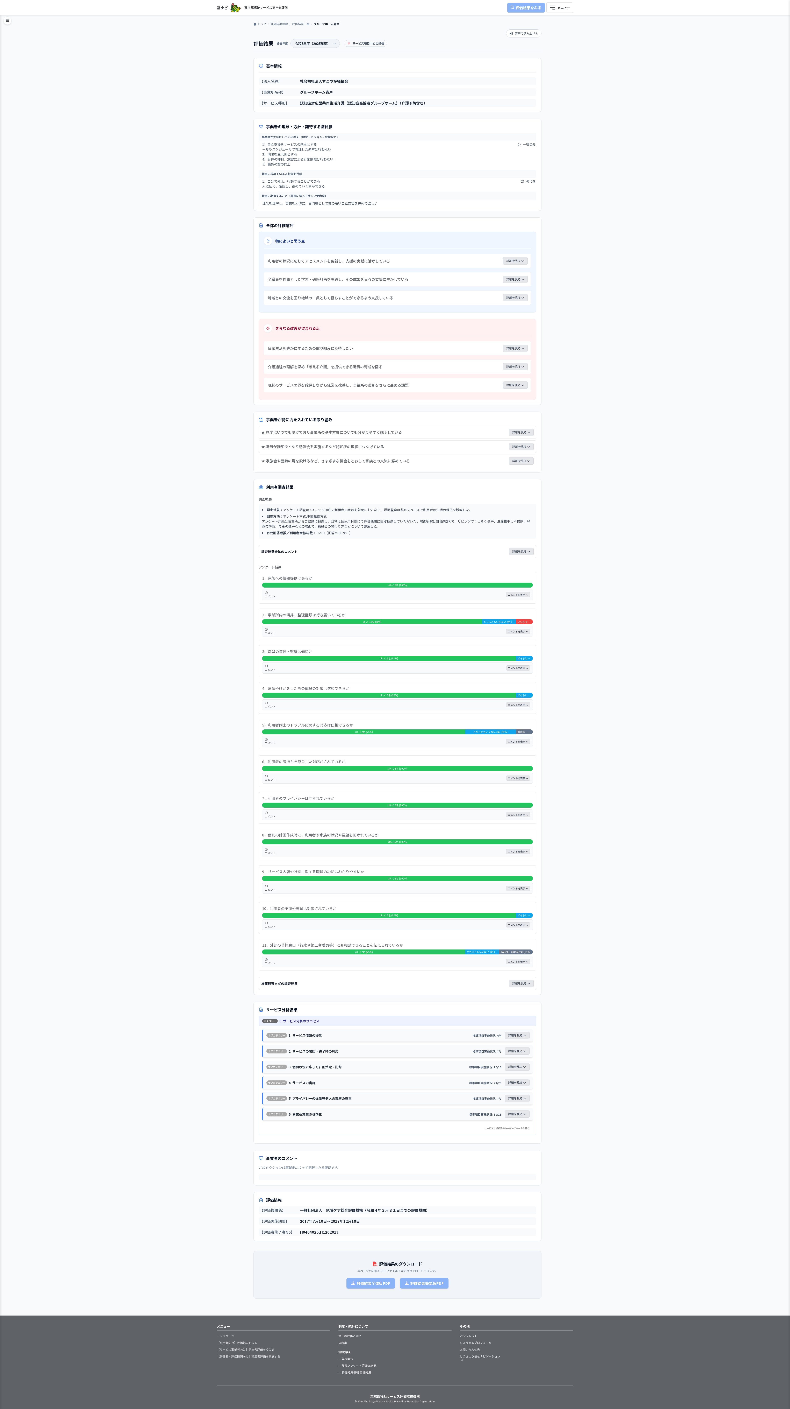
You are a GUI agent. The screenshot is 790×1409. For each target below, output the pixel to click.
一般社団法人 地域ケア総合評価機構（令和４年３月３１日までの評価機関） (365, 1210)
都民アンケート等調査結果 (359, 1366)
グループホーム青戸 (316, 92)
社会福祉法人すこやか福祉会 (324, 81)
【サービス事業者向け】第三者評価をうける (245, 1349)
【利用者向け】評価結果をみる (237, 1343)
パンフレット (468, 1336)
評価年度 (282, 43)
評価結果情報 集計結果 (356, 1372)
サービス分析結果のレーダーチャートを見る (507, 1128)
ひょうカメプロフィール (475, 1343)
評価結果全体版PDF (373, 1283)
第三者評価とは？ (349, 1336)
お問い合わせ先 (470, 1349)
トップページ (225, 1336)
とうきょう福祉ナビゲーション (480, 1356)
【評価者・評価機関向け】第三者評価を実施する (248, 1356)
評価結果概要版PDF (427, 1283)
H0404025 (309, 1232)
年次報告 (347, 1359)
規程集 (342, 1343)
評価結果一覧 (300, 24)
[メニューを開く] (559, 7)
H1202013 (329, 1232)
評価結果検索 (279, 24)
